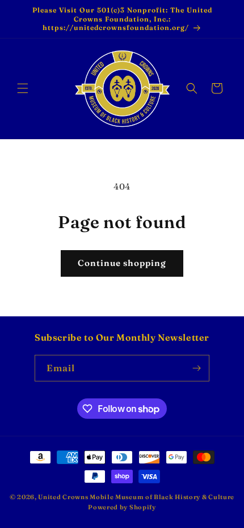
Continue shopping (122, 262)
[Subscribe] (196, 368)
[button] (22, 88)
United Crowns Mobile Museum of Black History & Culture (136, 497)
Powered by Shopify (122, 507)
